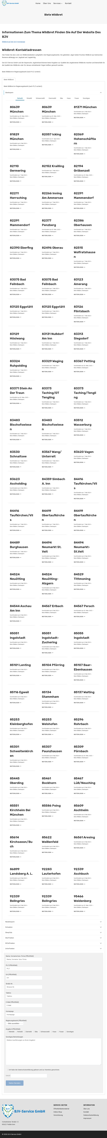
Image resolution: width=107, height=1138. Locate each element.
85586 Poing (51, 805)
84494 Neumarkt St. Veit (51, 547)
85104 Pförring (53, 665)
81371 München (85, 107)
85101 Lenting (20, 665)
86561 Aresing (84, 837)
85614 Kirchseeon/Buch (21, 841)
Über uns (47, 3)
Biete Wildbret (13, 118)
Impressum (87, 1118)
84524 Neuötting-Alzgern (50, 578)
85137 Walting (84, 692)
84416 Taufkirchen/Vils (85, 483)
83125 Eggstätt (21, 306)
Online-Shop (58, 1112)
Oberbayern (21, 118)
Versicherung (58, 1115)
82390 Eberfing (21, 247)
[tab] (8, 79)
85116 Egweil (19, 692)
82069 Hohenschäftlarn (85, 139)
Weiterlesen (15, 122)
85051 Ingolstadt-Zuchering (50, 637)
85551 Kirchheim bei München (20, 810)
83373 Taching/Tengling (85, 392)
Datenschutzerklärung (91, 1115)
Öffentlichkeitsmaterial (61, 1109)
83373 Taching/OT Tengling (50, 392)
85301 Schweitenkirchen (21, 751)
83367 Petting (84, 361)
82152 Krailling (53, 166)
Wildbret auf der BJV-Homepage (13, 42)
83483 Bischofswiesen (20, 424)
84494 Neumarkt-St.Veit (82, 547)
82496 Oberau (52, 247)
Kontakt (68, 3)
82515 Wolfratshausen (84, 252)
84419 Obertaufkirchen (53, 515)
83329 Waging (52, 361)
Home (38, 3)
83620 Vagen (84, 452)
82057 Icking (51, 134)
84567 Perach (84, 606)
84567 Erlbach (52, 606)
